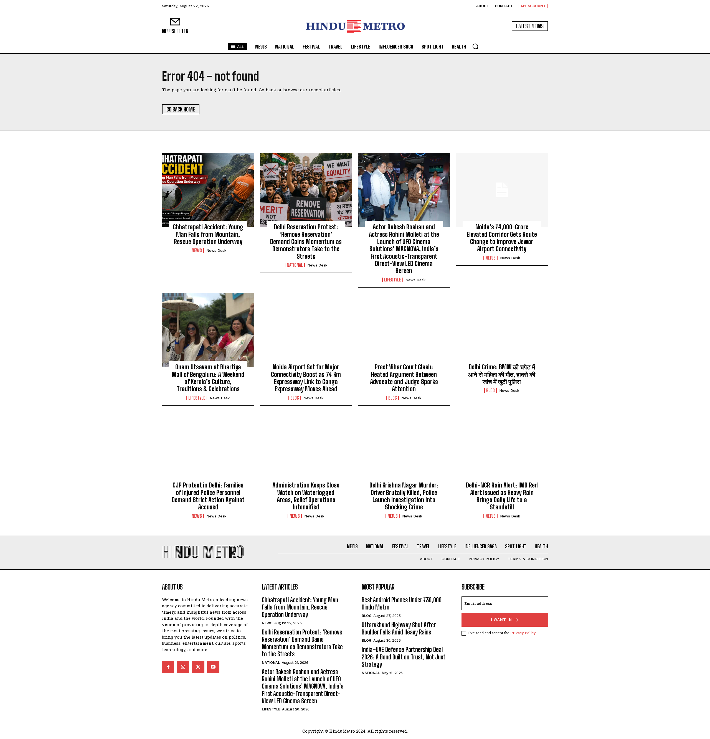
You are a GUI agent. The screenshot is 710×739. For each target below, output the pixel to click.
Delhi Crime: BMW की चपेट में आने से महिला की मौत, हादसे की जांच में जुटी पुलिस (501, 374)
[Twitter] (198, 667)
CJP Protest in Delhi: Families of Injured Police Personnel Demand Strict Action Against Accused (208, 496)
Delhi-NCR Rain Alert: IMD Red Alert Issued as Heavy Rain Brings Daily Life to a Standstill (502, 496)
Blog (294, 398)
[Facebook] (168, 667)
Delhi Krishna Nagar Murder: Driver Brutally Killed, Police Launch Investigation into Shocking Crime (403, 496)
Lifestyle (392, 280)
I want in (501, 620)
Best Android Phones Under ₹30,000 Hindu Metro (402, 603)
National (295, 265)
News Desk (216, 250)
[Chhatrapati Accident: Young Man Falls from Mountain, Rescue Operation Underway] (208, 190)
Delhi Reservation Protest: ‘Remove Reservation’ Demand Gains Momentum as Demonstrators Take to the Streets (306, 241)
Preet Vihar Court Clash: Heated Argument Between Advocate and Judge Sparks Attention (404, 378)
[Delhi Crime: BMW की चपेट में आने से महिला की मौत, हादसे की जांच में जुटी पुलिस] (502, 330)
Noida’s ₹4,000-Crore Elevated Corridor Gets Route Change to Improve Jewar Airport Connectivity (502, 238)
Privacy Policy (523, 632)
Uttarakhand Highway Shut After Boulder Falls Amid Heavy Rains (399, 628)
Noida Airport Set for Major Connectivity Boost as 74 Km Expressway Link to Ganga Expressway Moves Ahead (306, 378)
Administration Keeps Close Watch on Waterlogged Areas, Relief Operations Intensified (305, 496)
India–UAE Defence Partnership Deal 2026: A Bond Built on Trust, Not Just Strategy (403, 657)
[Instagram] (183, 667)
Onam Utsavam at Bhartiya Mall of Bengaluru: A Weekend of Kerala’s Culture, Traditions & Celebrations (208, 378)
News (197, 250)
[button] (475, 46)
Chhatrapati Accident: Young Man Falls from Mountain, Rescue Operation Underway (208, 234)
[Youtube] (213, 667)
